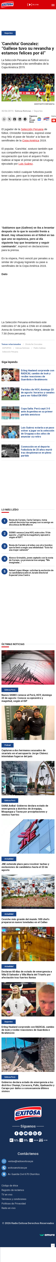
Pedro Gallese (40, 348)
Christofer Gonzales (33, 344)
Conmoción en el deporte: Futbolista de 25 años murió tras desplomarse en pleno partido (36, 451)
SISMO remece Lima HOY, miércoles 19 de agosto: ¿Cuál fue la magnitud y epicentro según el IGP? (29, 535)
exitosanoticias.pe (17, 1167)
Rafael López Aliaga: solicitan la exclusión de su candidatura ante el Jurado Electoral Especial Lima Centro (31, 572)
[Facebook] (14, 119)
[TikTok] (40, 1133)
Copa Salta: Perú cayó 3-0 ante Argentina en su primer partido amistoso (37, 411)
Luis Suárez (26, 163)
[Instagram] (30, 1133)
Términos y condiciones (13, 1199)
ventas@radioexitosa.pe (20, 1161)
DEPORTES (6, 348)
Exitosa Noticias (22, 348)
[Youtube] (26, 1133)
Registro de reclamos (12, 1190)
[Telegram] (25, 119)
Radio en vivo (8, 1208)
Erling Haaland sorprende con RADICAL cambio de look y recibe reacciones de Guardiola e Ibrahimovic (37, 375)
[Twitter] (9, 119)
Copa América (30, 140)
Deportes (8, 33)
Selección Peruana (32, 129)
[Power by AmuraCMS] (47, 1235)
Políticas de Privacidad (13, 1203)
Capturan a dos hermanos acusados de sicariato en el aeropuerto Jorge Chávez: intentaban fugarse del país (24, 753)
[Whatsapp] (4, 119)
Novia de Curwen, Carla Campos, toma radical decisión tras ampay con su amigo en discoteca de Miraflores (31, 522)
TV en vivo (6, 1194)
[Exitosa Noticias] (7, 4)
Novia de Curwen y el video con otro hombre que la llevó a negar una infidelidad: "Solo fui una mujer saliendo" (31, 547)
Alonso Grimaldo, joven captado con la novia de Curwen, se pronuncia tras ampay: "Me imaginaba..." (31, 560)
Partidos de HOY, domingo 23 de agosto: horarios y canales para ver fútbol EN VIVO (38, 392)
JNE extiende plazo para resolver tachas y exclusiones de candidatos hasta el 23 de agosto (25, 867)
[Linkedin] (19, 119)
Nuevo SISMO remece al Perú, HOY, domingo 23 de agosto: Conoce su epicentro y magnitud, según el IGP (26, 698)
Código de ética (9, 1185)
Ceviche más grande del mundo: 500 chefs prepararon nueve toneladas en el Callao (25, 921)
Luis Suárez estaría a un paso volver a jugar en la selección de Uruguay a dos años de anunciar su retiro (37, 432)
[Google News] (35, 1133)
